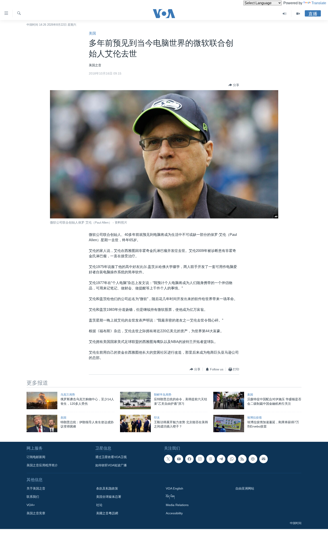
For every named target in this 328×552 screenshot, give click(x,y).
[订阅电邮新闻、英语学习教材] (263, 459)
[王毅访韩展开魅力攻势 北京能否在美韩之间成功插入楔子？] (135, 423)
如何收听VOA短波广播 (111, 465)
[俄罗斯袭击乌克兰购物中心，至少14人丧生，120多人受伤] (42, 400)
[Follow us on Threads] (210, 459)
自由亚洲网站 (244, 488)
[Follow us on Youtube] (178, 459)
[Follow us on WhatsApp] (231, 459)
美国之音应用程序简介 (42, 465)
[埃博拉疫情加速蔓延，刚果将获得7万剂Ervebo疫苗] (228, 423)
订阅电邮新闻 (36, 457)
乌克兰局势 (67, 394)
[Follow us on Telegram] (221, 459)
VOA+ (31, 505)
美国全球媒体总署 (108, 496)
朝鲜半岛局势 (162, 394)
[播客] (253, 459)
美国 (92, 33)
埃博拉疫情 (254, 417)
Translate (318, 3)
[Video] (298, 13)
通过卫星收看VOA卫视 (111, 457)
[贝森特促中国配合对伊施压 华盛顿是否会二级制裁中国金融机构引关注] (228, 400)
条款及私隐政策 (107, 488)
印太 (157, 417)
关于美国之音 (36, 488)
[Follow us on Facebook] (189, 459)
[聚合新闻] (242, 459)
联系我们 (33, 496)
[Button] (233, 85)
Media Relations (177, 505)
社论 (99, 505)
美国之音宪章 (36, 513)
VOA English (174, 488)
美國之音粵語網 (107, 513)
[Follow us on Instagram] (200, 459)
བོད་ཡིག (170, 496)
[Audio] (284, 13)
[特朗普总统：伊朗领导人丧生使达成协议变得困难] (42, 423)
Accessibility (174, 513)
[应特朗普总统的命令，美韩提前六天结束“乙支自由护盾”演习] (135, 400)
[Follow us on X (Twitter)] (168, 459)
